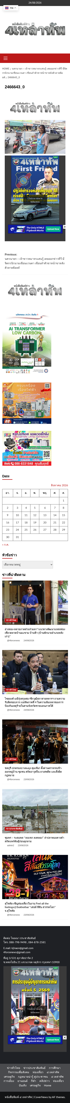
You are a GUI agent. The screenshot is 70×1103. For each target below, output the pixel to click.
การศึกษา (54, 1068)
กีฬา (33, 1081)
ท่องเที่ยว (10, 894)
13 (44, 515)
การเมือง (9, 1081)
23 (7, 529)
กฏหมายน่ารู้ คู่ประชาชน (33, 1076)
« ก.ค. (5, 544)
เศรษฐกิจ (9, 1076)
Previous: (35, 261)
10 (17, 515)
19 (34, 522)
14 (54, 515)
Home (47, 1085)
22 (63, 522)
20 (44, 522)
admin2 (10, 845)
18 (26, 522)
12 (34, 515)
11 (26, 515)
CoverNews (41, 1097)
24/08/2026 (29, 640)
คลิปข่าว (44, 1081)
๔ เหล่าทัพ (53, 1072)
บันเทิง (23, 1085)
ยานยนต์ (23, 1081)
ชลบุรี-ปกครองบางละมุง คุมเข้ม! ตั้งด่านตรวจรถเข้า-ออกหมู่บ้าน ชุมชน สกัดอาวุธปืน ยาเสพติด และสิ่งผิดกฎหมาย (33, 772)
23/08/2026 (29, 779)
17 (17, 522)
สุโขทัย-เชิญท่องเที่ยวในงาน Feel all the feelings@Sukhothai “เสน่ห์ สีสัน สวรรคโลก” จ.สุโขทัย (30, 907)
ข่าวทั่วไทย (11, 620)
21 (54, 522)
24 (17, 529)
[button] (5, 57)
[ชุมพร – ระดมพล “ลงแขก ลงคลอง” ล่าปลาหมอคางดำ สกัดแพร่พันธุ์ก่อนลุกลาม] (35, 811)
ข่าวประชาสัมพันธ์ (14, 828)
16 (7, 522)
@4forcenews (13, 640)
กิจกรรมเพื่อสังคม (18, 1072)
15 (63, 515)
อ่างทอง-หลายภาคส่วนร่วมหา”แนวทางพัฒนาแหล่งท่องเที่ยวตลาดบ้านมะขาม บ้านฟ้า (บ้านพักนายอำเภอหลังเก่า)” (35, 633)
